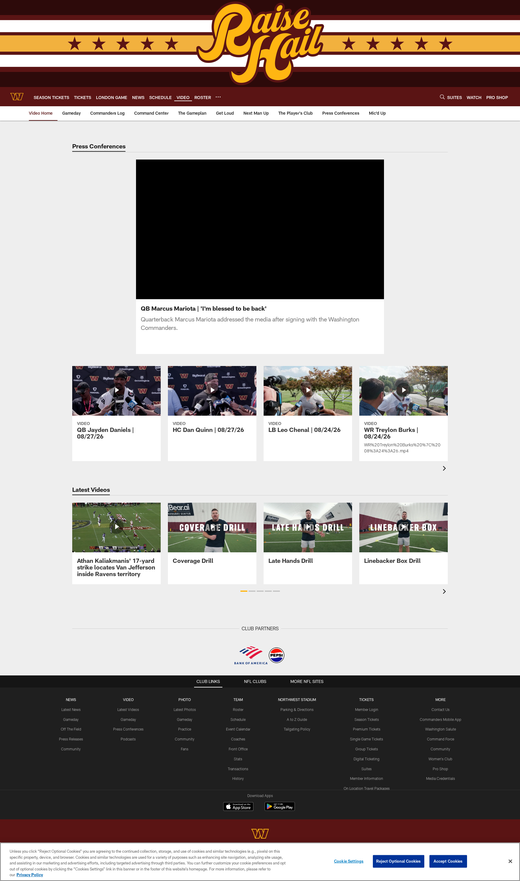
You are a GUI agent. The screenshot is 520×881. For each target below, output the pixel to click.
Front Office (238, 749)
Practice (184, 729)
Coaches (238, 739)
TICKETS (366, 699)
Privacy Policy (30, 874)
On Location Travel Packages (367, 788)
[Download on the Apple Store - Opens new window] (238, 807)
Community (71, 749)
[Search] (442, 97)
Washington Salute (440, 729)
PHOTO (184, 699)
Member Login (366, 709)
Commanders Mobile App (440, 719)
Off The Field (71, 729)
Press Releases (71, 739)
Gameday (71, 719)
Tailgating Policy (297, 729)
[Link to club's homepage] (17, 96)
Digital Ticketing (366, 759)
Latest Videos (128, 709)
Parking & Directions (297, 709)
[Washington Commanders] (260, 834)
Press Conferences (128, 729)
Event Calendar (238, 729)
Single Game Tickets (366, 739)
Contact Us (441, 709)
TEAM (238, 699)
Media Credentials (440, 778)
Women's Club (440, 759)
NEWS (71, 699)
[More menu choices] (218, 97)
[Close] (510, 861)
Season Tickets (366, 719)
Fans (184, 749)
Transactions (238, 769)
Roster (238, 709)
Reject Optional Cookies (398, 861)
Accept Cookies (448, 861)
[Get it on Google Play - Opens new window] (280, 809)
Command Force (440, 739)
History (238, 778)
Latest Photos (185, 709)
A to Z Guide (297, 719)
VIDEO (128, 699)
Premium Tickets (366, 729)
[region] (260, 861)
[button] (241, 229)
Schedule (238, 719)
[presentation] (445, 469)
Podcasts (128, 739)
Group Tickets (366, 749)
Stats (238, 759)
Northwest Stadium (297, 699)
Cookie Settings (349, 861)
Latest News (71, 709)
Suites (366, 769)
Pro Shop (440, 769)
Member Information (366, 778)
